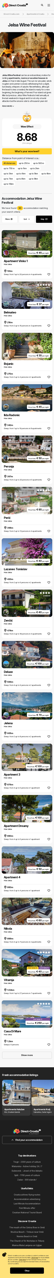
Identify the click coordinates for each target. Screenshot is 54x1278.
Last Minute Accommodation (27, 1203)
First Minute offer (27, 1208)
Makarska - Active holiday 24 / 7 (27, 1166)
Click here (34, 1258)
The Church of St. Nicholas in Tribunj (27, 1241)
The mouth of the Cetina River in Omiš (27, 1227)
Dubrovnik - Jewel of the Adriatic (27, 1171)
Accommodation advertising (27, 1199)
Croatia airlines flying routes (27, 1194)
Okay (27, 1270)
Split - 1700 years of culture (27, 1175)
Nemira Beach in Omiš (27, 1236)
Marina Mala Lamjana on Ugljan (27, 1245)
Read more (7, 106)
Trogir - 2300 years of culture (27, 1162)
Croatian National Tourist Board (27, 1212)
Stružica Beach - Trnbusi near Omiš (27, 1232)
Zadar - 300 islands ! (27, 1179)
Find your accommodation (28, 1139)
